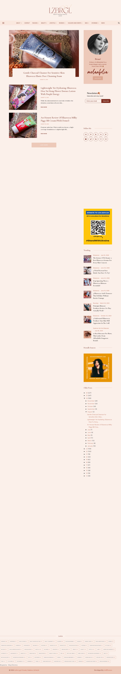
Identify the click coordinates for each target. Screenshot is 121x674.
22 (87, 451)
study (2, 661)
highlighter (55, 649)
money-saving (81, 653)
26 (87, 393)
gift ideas (107, 645)
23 (87, 449)
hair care (3, 649)
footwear (83, 645)
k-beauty (82, 649)
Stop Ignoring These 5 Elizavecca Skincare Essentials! (100, 283)
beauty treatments (49, 641)
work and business (103, 661)
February (91, 443)
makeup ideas (32, 653)
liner (98, 649)
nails (105, 653)
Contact (27, 23)
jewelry (74, 649)
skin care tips (99, 657)
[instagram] (106, 139)
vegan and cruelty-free (69, 661)
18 (87, 462)
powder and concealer (48, 657)
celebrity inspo (88, 641)
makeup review (42, 653)
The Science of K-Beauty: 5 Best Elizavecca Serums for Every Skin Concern (102, 260)
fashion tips (62, 645)
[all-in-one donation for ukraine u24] (98, 210)
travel (37, 661)
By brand (94, 23)
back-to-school (22, 641)
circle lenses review (100, 641)
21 (87, 454)
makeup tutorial (52, 653)
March (90, 440)
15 (87, 470)
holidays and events (74, 23)
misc (86, 23)
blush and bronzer (69, 641)
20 (87, 457)
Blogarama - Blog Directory (9, 665)
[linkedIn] (96, 139)
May (89, 435)
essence (110, 641)
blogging (59, 641)
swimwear (29, 661)
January (90, 446)
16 (87, 468)
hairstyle (37, 649)
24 (87, 398)
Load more (44, 145)
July (89, 430)
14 (87, 473)
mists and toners (70, 653)
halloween (46, 649)
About (18, 23)
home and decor (65, 649)
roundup (95, 303)
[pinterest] (91, 134)
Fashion (34, 23)
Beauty (43, 23)
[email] (86, 134)
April (89, 438)
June (89, 432)
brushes (79, 641)
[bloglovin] (101, 139)
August (90, 412)
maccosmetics (13, 653)
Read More (44, 107)
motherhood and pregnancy (93, 653)
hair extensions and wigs (14, 649)
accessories (12, 641)
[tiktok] (91, 139)
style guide (10, 661)
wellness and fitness (90, 661)
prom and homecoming (68, 657)
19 (87, 459)
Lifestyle (52, 23)
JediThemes (108, 670)
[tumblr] (96, 134)
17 (87, 465)
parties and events (5, 657)
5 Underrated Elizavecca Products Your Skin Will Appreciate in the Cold (101, 320)
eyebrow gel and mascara (101, 328)
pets (29, 657)
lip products (3, 653)
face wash (43, 645)
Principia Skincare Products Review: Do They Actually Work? (102, 308)
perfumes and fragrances (18, 657)
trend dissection (46, 661)
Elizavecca (96, 255)
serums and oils (88, 657)
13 (87, 476)
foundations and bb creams (95, 645)
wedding (80, 661)
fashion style (52, 645)
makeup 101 (23, 653)
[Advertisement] (98, 174)
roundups (79, 657)
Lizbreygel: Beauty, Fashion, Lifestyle (26, 670)
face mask (35, 645)
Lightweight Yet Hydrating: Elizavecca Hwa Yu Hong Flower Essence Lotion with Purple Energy (58, 91)
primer (58, 657)
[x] (101, 134)
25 (87, 395)
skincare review (110, 657)
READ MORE (98, 78)
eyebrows (18, 645)
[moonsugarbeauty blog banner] (98, 355)
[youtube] (86, 139)
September (91, 409)
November (91, 404)
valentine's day (57, 661)
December (91, 401)
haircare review (27, 649)
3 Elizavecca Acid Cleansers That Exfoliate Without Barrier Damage (102, 295)
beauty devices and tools (35, 641)
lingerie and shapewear (108, 649)
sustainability (20, 661)
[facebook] (106, 134)
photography (37, 657)
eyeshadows (26, 645)
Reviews (61, 23)
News (103, 23)
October (90, 406)
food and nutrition (73, 645)
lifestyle (91, 649)
